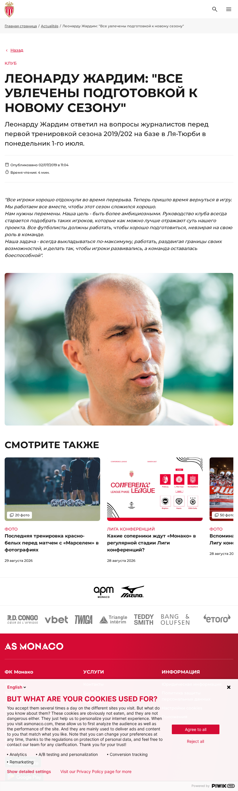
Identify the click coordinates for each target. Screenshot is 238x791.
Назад (16, 50)
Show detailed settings (29, 771)
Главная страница (21, 26)
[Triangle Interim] (113, 619)
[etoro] (217, 619)
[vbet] (56, 619)
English (14, 687)
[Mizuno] (132, 591)
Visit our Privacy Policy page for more (95, 771)
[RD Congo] (23, 619)
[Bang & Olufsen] (175, 619)
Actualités (49, 26)
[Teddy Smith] (144, 619)
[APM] (104, 591)
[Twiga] (83, 619)
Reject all (195, 741)
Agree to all (195, 729)
